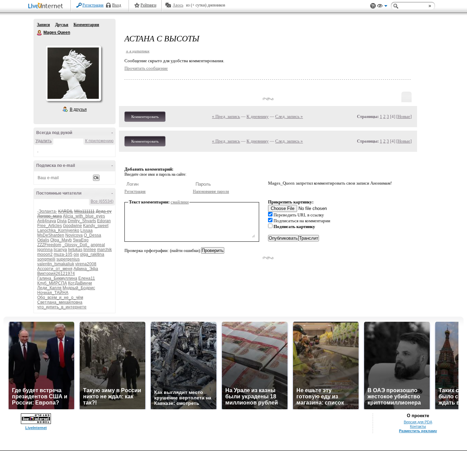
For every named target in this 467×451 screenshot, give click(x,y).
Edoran (104, 220)
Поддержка (373, 6)
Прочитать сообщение (146, 68)
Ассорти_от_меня (54, 268)
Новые (404, 116)
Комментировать (145, 117)
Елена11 (86, 278)
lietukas (75, 249)
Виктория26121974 (56, 273)
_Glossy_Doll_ (76, 244)
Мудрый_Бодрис (79, 288)
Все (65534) (102, 201)
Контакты (418, 426)
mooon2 (45, 254)
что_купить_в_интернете (61, 307)
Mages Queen (39, 33)
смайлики (180, 201)
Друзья (61, 24)
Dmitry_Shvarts (82, 220)
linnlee (89, 249)
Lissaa (86, 230)
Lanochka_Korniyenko (58, 230)
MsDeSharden (50, 235)
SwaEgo (81, 240)
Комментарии (86, 24)
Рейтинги (148, 5)
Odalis (43, 240)
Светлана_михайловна (59, 302)
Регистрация (93, 5)
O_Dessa (92, 235)
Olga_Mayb (61, 240)
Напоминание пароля (211, 191)
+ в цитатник (137, 50)
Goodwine (72, 225)
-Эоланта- (47, 211)
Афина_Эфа (86, 268)
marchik (104, 249)
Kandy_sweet (95, 225)
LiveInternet (46, 6)
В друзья (78, 109)
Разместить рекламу (418, 431)
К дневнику (257, 116)
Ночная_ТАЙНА (52, 292)
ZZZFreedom (49, 244)
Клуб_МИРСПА (52, 283)
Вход (116, 5)
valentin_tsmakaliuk (55, 264)
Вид (382, 7)
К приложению (99, 140)
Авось (178, 5)
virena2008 (85, 264)
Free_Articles (49, 225)
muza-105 (63, 254)
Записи (43, 24)
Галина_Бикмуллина (57, 278)
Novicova (74, 235)
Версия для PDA (418, 422)
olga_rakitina (92, 254)
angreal (98, 244)
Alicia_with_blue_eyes (84, 216)
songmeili (46, 259)
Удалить (44, 140)
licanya (60, 249)
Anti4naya (46, 220)
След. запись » (289, 116)
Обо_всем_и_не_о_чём (60, 297)
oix (76, 254)
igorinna (45, 249)
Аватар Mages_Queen (73, 73)
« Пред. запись (226, 116)
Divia (62, 220)
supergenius (68, 259)
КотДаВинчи (80, 283)
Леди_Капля (49, 288)
